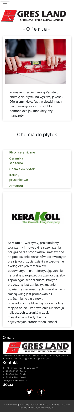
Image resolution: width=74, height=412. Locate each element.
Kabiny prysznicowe (18, 177)
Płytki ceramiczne (22, 152)
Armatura (16, 186)
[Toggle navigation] (5, 4)
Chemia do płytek (22, 169)
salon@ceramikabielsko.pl (15, 380)
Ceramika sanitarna (16, 161)
